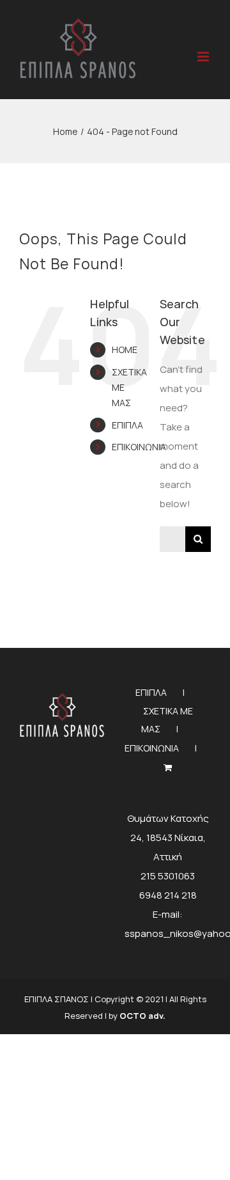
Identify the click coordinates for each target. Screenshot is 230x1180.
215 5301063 (168, 876)
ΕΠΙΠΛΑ (127, 425)
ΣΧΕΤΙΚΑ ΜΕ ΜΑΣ (167, 720)
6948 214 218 (168, 895)
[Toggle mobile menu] (204, 56)
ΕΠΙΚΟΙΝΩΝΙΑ (139, 447)
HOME (124, 349)
